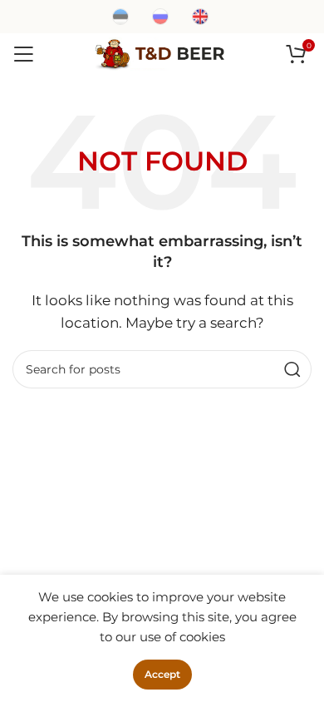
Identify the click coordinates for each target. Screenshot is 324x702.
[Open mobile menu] (23, 54)
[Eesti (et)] (120, 15)
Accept (162, 674)
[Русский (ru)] (160, 15)
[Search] (292, 369)
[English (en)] (200, 15)
